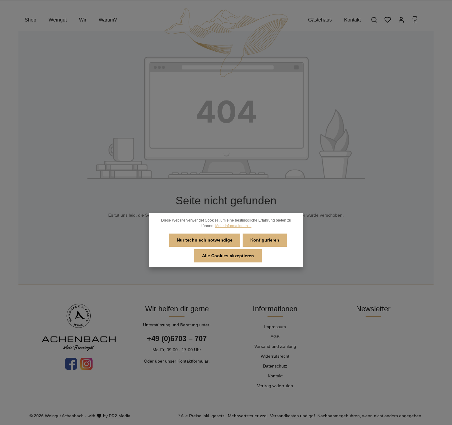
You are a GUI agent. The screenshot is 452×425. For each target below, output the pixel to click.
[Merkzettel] (388, 20)
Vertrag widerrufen (275, 385)
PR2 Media (119, 415)
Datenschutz (275, 366)
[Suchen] (374, 20)
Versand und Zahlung (275, 346)
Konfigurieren (264, 240)
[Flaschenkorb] (415, 20)
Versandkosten (284, 415)
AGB (275, 336)
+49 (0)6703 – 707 (177, 338)
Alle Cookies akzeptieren (228, 255)
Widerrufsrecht (275, 356)
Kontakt (275, 375)
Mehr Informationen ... (233, 226)
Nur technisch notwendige (204, 240)
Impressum (275, 326)
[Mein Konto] (401, 20)
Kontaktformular (192, 361)
